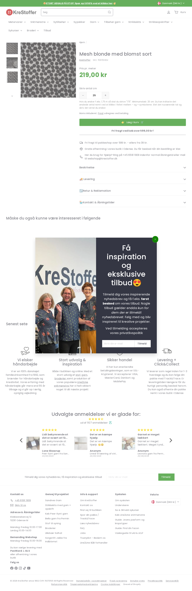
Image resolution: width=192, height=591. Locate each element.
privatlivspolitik (131, 333)
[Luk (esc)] (155, 239)
